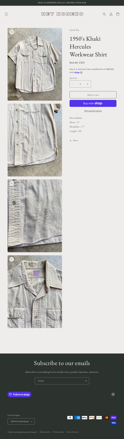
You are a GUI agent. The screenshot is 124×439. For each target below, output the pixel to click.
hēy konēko (18, 432)
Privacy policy (58, 432)
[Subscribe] (85, 380)
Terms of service (72, 432)
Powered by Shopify (29, 432)
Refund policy (45, 432)
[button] (6, 14)
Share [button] (75, 140)
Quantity (73, 78)
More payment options (93, 110)
